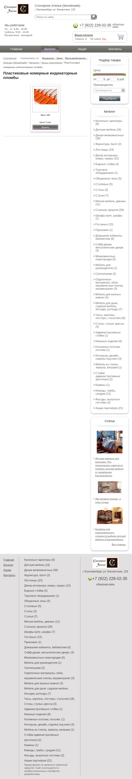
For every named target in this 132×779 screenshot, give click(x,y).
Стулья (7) (102, 195)
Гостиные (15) (104, 224)
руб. (122, 79)
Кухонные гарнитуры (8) (39, 559)
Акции (82, 49)
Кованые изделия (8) (109, 341)
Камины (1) (103, 384)
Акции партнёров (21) (109, 408)
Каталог (50, 49)
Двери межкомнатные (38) (41, 570)
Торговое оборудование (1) (107, 171)
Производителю (76, 58)
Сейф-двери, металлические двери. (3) (110, 247)
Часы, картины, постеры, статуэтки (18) (110, 316)
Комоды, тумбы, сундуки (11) (106, 392)
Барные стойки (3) (107, 164)
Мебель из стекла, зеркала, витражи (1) (109, 366)
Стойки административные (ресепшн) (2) (108, 376)
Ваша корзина (84, 35)
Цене (60, 58)
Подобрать (110, 98)
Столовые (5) (104, 184)
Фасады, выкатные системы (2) (108, 401)
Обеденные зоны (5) (109, 178)
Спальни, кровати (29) (110, 209)
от (95, 79)
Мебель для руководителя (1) (106, 267)
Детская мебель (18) (108, 129)
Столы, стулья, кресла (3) (40, 703)
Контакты (115, 49)
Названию (49, 58)
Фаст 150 (45, 115)
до (108, 79)
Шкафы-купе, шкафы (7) (39, 631)
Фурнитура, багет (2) (108, 144)
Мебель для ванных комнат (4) (108, 296)
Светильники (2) (106, 273)
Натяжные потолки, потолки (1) (108, 348)
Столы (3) (102, 189)
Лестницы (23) (105, 149)
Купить (45, 127)
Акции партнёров (51, 62)
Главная (16, 49)
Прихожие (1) (104, 230)
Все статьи (119, 544)
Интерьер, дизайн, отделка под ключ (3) (109, 357)
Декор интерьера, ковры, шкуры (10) (107, 157)
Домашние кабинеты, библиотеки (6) (109, 237)
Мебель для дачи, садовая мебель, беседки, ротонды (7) (109, 306)
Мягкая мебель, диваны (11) (42, 621)
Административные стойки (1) (43, 709)
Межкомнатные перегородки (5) (106, 258)
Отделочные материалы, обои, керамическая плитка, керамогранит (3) (109, 284)
